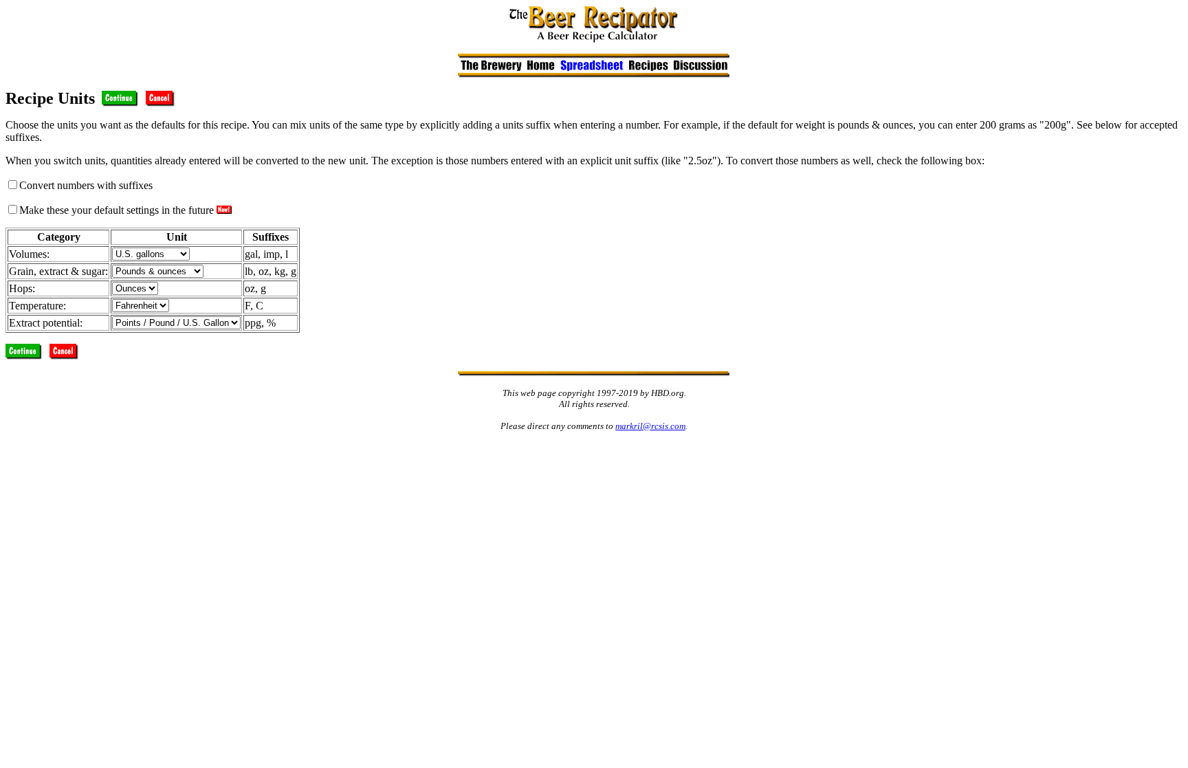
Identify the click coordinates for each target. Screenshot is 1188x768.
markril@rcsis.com (650, 426)
